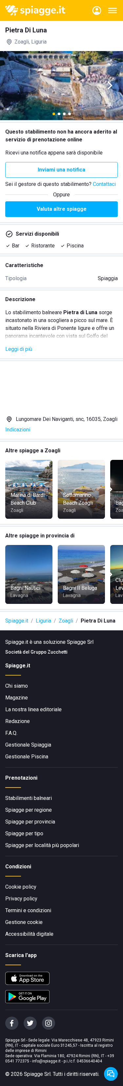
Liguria (43, 621)
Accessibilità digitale (29, 934)
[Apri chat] (111, 1074)
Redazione (17, 721)
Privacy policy (21, 899)
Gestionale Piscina (26, 756)
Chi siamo (16, 686)
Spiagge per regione (28, 810)
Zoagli (66, 621)
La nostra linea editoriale (33, 709)
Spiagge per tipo (24, 833)
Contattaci (104, 184)
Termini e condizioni (28, 910)
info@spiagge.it (46, 1061)
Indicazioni (17, 429)
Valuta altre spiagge (62, 209)
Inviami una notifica (61, 170)
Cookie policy (20, 887)
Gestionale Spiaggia (28, 745)
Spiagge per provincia (30, 822)
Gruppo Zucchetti (49, 652)
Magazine (16, 698)
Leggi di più (18, 349)
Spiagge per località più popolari (42, 845)
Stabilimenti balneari (28, 798)
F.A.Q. (11, 733)
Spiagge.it (16, 621)
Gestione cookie (24, 922)
